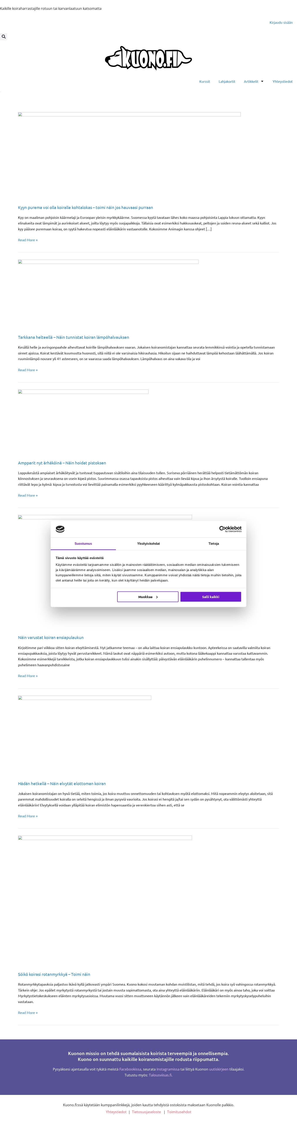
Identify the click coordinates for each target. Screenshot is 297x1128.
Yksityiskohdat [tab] (148, 543)
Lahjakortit (227, 81)
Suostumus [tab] (83, 543)
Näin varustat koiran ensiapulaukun (51, 637)
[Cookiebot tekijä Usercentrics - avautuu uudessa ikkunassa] (223, 529)
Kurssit (204, 81)
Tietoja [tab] (214, 543)
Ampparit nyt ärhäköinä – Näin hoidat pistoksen (62, 462)
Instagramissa (168, 1069)
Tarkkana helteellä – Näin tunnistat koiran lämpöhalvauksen (73, 337)
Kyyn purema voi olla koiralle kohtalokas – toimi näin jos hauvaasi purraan (85, 207)
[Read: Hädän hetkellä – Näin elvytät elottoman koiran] (84, 735)
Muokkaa (145, 596)
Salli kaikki (210, 596)
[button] (3, 36)
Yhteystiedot (283, 81)
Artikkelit (251, 81)
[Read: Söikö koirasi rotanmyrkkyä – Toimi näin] (105, 900)
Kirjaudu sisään (281, 22)
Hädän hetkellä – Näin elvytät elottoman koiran (62, 783)
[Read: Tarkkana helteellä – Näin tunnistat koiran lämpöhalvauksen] (108, 294)
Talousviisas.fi (160, 1075)
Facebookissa (130, 1069)
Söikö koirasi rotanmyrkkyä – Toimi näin (54, 974)
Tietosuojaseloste (146, 1111)
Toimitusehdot (179, 1111)
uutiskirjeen (219, 1069)
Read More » (28, 239)
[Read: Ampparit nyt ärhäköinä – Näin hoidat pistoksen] (83, 421)
